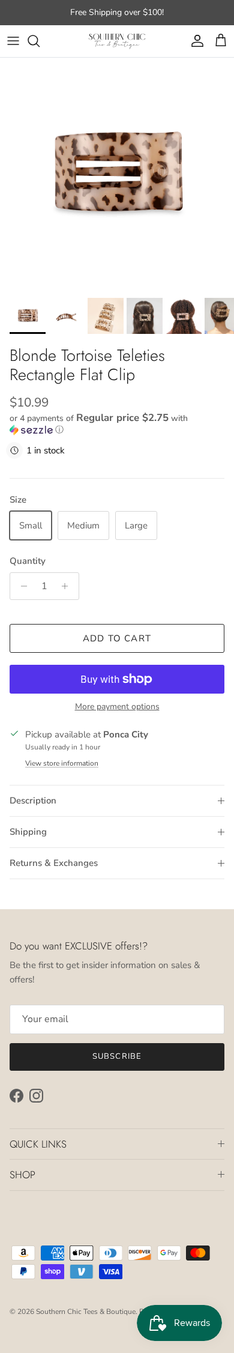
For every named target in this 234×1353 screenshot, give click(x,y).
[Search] (39, 41)
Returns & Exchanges (54, 863)
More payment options (117, 707)
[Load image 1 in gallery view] (117, 175)
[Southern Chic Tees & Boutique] (117, 41)
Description (33, 801)
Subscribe (116, 1056)
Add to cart (117, 638)
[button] (117, 424)
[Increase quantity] (68, 586)
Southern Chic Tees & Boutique (86, 1311)
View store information (61, 763)
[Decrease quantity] (20, 586)
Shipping (28, 832)
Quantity (28, 561)
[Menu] (13, 41)
